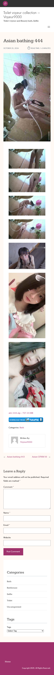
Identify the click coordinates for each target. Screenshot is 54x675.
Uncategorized (14, 607)
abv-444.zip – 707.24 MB (21, 413)
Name (6, 513)
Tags (9, 627)
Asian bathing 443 (16, 456)
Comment (8, 487)
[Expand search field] (5, 3)
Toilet (9, 600)
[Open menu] (49, 27)
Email (6, 525)
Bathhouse (12, 587)
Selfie (9, 594)
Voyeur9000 (26, 442)
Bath (22, 427)
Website (7, 538)
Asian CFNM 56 (39, 456)
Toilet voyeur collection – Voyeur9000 (21, 14)
